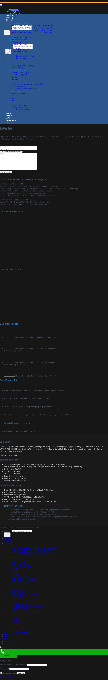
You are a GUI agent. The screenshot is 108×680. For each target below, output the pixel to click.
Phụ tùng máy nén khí (15, 91)
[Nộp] (7, 32)
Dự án (8, 118)
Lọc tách (14, 100)
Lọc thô (14, 77)
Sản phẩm (10, 20)
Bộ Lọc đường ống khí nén (17, 70)
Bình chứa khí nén (14, 54)
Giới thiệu (10, 18)
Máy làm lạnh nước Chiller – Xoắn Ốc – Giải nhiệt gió (31, 33)
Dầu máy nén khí (18, 93)
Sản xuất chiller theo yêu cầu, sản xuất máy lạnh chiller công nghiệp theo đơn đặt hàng (37, 415)
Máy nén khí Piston (19, 42)
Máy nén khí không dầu (20, 44)
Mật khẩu (4, 669)
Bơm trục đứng (17, 68)
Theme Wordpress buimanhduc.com (52, 527)
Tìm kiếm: (8, 27)
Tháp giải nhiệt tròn (19, 107)
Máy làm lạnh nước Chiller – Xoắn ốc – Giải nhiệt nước (32, 30)
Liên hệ (9, 122)
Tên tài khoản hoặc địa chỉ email (13, 665)
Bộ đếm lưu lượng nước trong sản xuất (26, 84)
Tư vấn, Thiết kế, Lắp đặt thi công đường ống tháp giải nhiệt (27, 407)
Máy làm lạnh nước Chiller (17, 23)
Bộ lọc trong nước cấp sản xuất (23, 89)
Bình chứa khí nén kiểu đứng (22, 56)
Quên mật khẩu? (6, 677)
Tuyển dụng (11, 120)
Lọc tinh (14, 79)
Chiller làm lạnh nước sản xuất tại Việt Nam (20, 431)
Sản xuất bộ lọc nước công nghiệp (17, 423)
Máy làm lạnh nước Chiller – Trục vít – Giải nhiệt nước (32, 26)
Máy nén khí (11, 35)
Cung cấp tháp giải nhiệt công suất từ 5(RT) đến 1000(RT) (26, 398)
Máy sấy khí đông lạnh (20, 49)
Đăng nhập (21, 673)
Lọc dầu (14, 96)
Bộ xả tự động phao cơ (20, 75)
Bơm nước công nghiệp (16, 61)
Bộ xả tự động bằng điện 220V (23, 72)
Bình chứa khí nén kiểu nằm (22, 58)
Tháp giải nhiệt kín (18, 105)
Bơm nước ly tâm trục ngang (22, 65)
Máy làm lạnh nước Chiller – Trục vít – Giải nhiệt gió (31, 28)
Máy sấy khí (11, 47)
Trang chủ (10, 15)
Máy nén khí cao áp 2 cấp (21, 37)
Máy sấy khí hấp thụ (19, 51)
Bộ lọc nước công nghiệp (16, 82)
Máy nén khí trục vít (19, 40)
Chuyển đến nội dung (8, 1)
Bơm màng (15, 63)
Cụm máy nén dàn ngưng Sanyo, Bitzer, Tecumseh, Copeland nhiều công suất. (34, 390)
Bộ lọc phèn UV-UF (18, 86)
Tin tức (9, 115)
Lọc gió (14, 98)
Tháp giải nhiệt (13, 103)
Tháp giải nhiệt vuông (20, 110)
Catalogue (10, 113)
